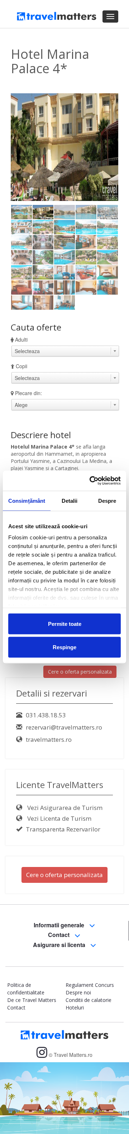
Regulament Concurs (90, 984)
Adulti (21, 339)
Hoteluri (75, 1007)
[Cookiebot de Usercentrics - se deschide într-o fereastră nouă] (91, 481)
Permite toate (64, 623)
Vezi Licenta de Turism (58, 818)
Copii (21, 366)
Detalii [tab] (70, 500)
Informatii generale (60, 925)
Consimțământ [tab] (26, 500)
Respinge (64, 647)
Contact (59, 935)
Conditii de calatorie (88, 1000)
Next (109, 163)
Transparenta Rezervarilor (63, 829)
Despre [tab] (107, 500)
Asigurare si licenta (60, 945)
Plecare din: (28, 393)
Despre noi (78, 992)
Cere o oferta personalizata (80, 671)
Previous (21, 163)
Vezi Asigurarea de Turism (64, 807)
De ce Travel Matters (31, 1000)
